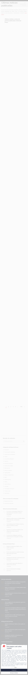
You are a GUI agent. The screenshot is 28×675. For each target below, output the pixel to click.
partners (8, 650)
